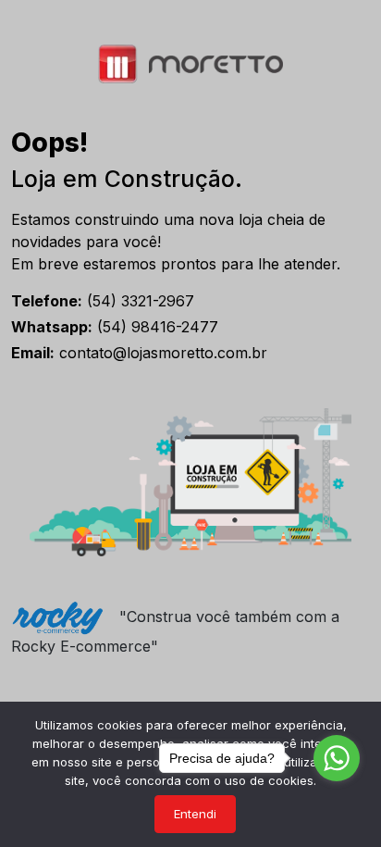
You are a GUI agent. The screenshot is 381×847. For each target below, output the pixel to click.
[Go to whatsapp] (336, 758)
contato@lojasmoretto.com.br (139, 352)
